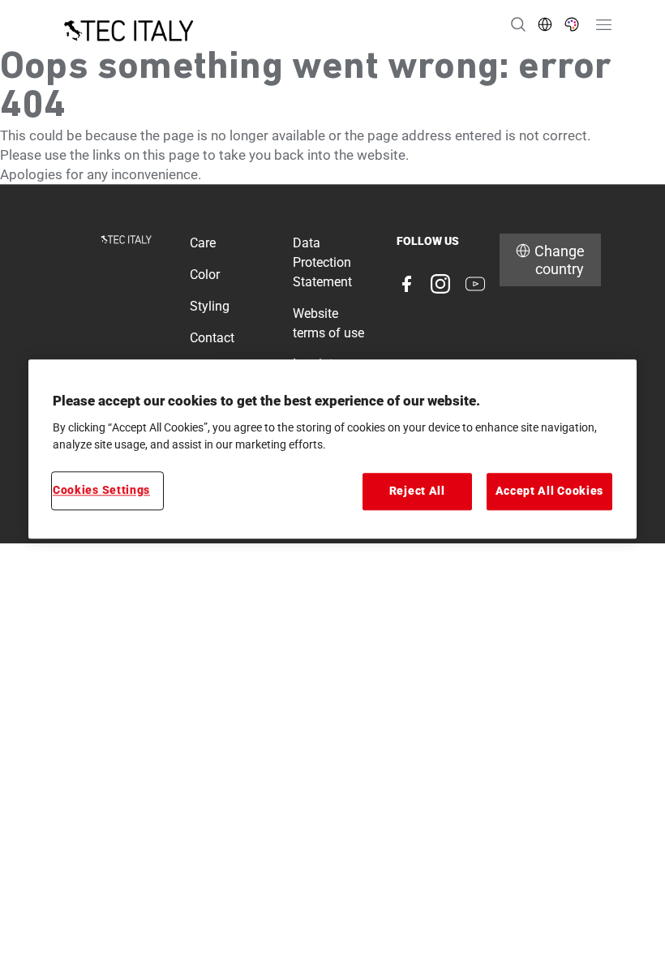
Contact (212, 337)
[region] (332, 449)
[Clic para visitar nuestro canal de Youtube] (475, 284)
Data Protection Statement (322, 262)
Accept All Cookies (549, 491)
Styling (210, 306)
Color (205, 274)
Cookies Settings (101, 490)
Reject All (417, 491)
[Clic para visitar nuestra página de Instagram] (440, 284)
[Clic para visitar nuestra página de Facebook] (406, 284)
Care (203, 243)
